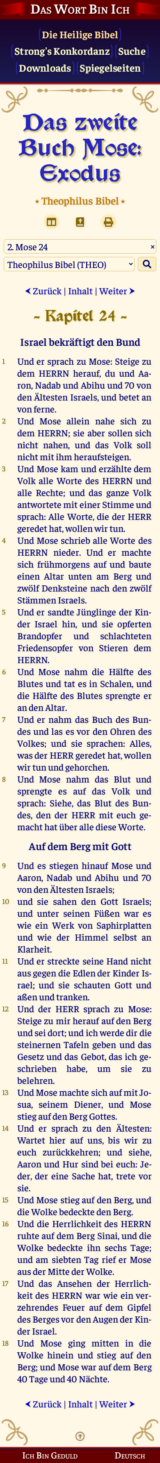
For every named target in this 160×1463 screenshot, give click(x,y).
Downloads (45, 67)
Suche (132, 50)
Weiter (117, 290)
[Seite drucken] (109, 221)
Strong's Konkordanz (62, 50)
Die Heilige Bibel (80, 34)
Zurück (43, 290)
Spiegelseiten (110, 67)
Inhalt (80, 290)
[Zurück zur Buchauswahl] (80, 222)
